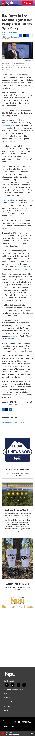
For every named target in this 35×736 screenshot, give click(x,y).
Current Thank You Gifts (17, 583)
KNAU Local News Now (17, 469)
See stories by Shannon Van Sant (14, 422)
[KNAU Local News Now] (17, 449)
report (17, 300)
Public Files (7, 697)
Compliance (7, 706)
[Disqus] (17, 640)
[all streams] (32, 733)
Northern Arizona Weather (17, 510)
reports (11, 339)
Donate (29, 3)
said (28, 238)
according (6, 125)
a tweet (11, 187)
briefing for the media (23, 269)
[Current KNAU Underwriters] (17, 602)
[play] (3, 734)
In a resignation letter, (10, 200)
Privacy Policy (8, 693)
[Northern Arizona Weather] (17, 494)
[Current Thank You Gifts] (17, 558)
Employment (8, 702)
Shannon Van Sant (9, 33)
